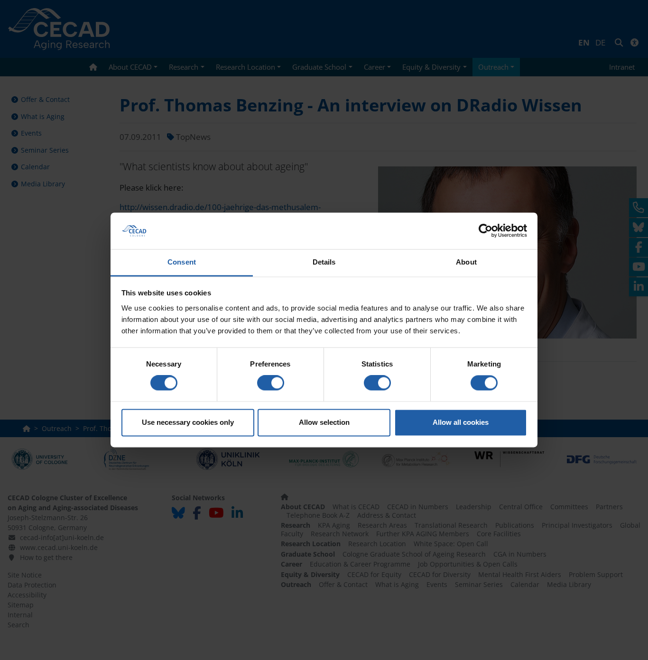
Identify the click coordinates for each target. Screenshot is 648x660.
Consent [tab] (181, 262)
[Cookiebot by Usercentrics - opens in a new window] (485, 231)
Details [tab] (324, 262)
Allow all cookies (461, 422)
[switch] (270, 383)
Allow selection (324, 422)
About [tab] (466, 262)
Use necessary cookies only (188, 422)
